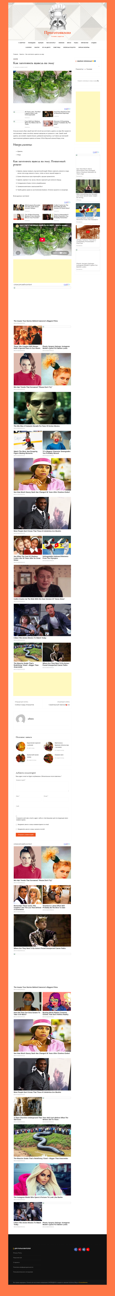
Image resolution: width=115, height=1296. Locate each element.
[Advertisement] (42, 271)
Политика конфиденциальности (23, 1267)
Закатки (36, 47)
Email (46, 796)
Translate (89, 69)
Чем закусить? (51, 42)
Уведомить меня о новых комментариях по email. (33, 824)
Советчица (56, 47)
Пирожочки (84, 42)
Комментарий (21, 780)
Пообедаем (31, 42)
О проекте (16, 1262)
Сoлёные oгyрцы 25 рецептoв (24, 704)
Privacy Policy (17, 1253)
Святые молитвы (83, 47)
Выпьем (40, 42)
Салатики (28, 47)
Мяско (69, 42)
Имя (18, 796)
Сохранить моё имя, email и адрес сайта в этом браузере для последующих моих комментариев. (42, 819)
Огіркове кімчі (59, 755)
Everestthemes (83, 1282)
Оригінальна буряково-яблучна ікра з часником (62, 745)
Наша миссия (17, 1257)
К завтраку (22, 42)
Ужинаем (61, 42)
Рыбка (76, 42)
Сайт (17, 806)
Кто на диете (46, 47)
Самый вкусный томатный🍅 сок (59, 704)
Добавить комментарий (21, 67)
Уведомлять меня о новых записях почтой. (31, 829)
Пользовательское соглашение (23, 1272)
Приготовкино (57, 32)
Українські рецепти (69, 47)
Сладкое (93, 42)
